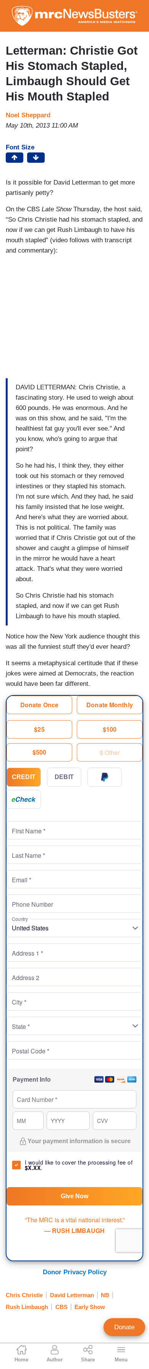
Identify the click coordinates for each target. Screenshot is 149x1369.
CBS (61, 1307)
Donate (124, 1327)
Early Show (89, 1307)
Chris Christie (24, 1295)
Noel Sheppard (28, 115)
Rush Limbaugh (27, 1307)
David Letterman (72, 1295)
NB (105, 1295)
